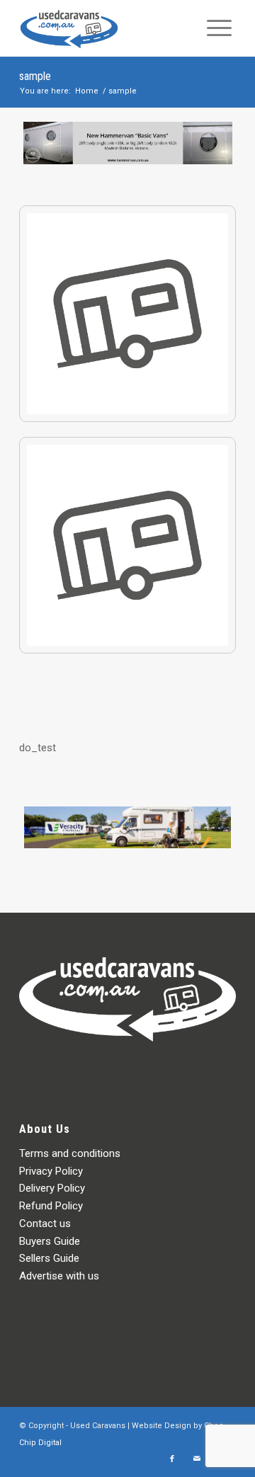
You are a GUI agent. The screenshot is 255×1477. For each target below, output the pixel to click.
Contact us (45, 1223)
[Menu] (219, 28)
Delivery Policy (52, 1188)
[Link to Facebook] (172, 1459)
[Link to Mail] (197, 1459)
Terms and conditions (69, 1153)
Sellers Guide (49, 1258)
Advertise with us (59, 1276)
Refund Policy (51, 1205)
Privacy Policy (51, 1171)
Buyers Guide (49, 1241)
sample (35, 76)
